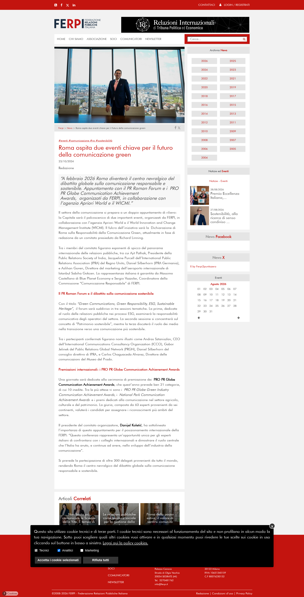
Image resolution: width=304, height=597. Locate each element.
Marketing (92, 550)
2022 (204, 78)
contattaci (206, 5)
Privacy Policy (244, 593)
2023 (233, 69)
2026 (204, 61)
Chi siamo (76, 39)
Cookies (10, 593)
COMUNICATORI (131, 39)
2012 (204, 122)
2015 (233, 105)
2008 (204, 140)
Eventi (224, 181)
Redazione (202, 593)
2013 (233, 113)
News (69, 128)
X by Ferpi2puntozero (203, 266)
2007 (233, 140)
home (61, 39)
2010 (204, 131)
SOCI (113, 39)
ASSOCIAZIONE (97, 39)
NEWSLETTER (153, 39)
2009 (233, 131)
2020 (204, 87)
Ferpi (61, 128)
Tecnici (44, 550)
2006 (204, 148)
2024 (204, 69)
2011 (233, 122)
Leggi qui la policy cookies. (125, 543)
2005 (233, 148)
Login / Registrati (236, 5)
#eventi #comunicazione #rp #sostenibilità (85, 140)
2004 (204, 157)
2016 (204, 105)
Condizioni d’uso (222, 593)
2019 (233, 87)
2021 (233, 78)
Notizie (213, 181)
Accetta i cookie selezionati (58, 560)
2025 (233, 61)
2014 (204, 113)
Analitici (67, 550)
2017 (233, 96)
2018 (204, 96)
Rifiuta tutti (100, 560)
